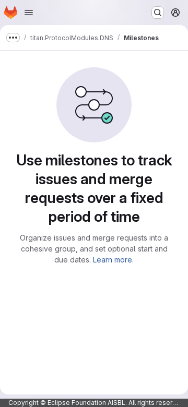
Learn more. (113, 259)
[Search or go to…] (157, 12)
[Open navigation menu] (28, 12)
